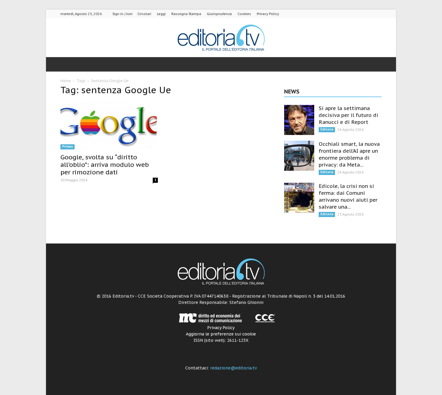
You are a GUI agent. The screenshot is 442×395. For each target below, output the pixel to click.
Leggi (161, 14)
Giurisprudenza (219, 14)
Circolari (144, 14)
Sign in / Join (122, 14)
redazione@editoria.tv (233, 368)
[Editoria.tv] (221, 38)
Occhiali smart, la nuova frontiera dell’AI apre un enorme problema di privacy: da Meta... (349, 154)
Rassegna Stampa (186, 14)
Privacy (67, 147)
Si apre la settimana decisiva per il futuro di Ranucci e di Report (348, 115)
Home (65, 80)
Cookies (244, 14)
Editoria (327, 129)
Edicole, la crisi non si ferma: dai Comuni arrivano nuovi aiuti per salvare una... (348, 196)
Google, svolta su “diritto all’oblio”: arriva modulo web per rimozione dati (104, 164)
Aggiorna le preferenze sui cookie (221, 334)
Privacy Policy (268, 14)
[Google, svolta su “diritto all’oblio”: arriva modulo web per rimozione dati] (109, 125)
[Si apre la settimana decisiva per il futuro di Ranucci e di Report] (299, 120)
